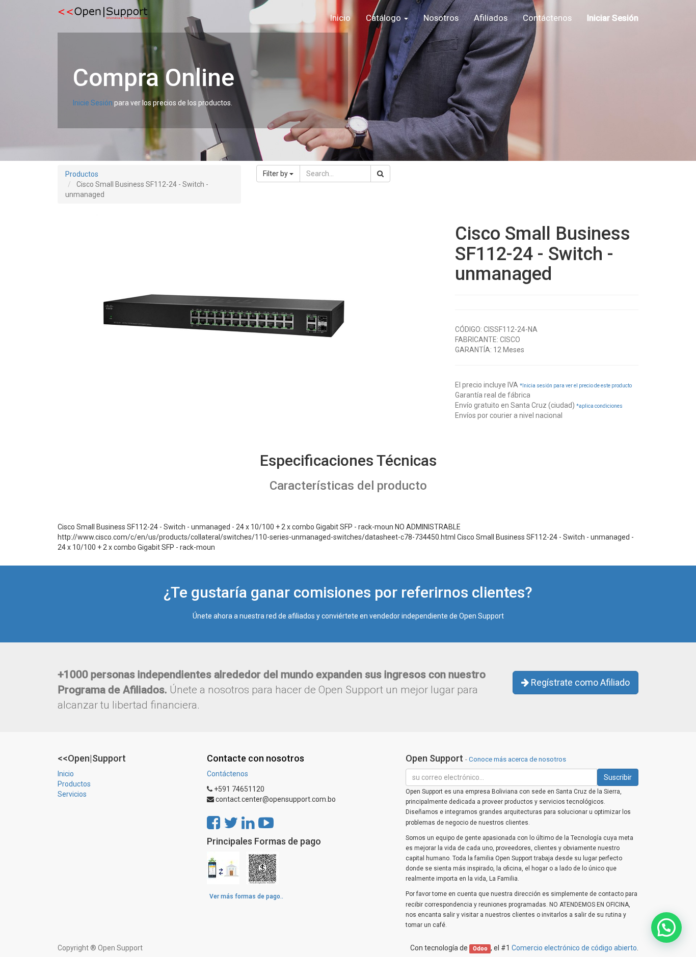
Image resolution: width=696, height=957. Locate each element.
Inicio (66, 774)
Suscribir (618, 777)
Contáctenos (227, 774)
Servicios (72, 794)
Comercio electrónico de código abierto (574, 948)
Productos (81, 174)
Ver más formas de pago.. (246, 896)
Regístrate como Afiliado (579, 682)
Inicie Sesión (93, 103)
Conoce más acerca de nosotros (517, 759)
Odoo (480, 948)
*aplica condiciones (599, 406)
